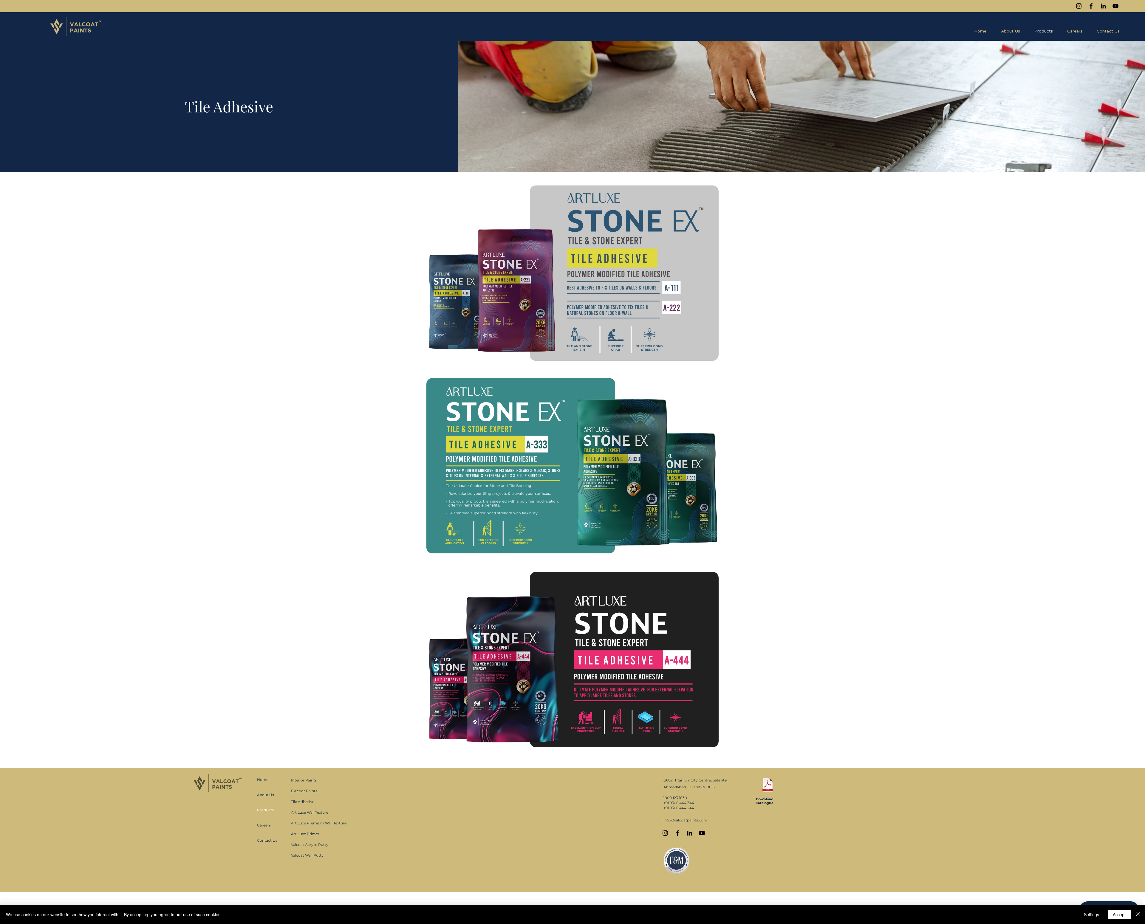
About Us (265, 795)
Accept (1119, 914)
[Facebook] (1091, 6)
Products (265, 810)
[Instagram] (1078, 6)
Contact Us (267, 840)
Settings (1091, 914)
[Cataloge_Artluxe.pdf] (767, 786)
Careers (264, 825)
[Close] (1137, 914)
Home (262, 779)
